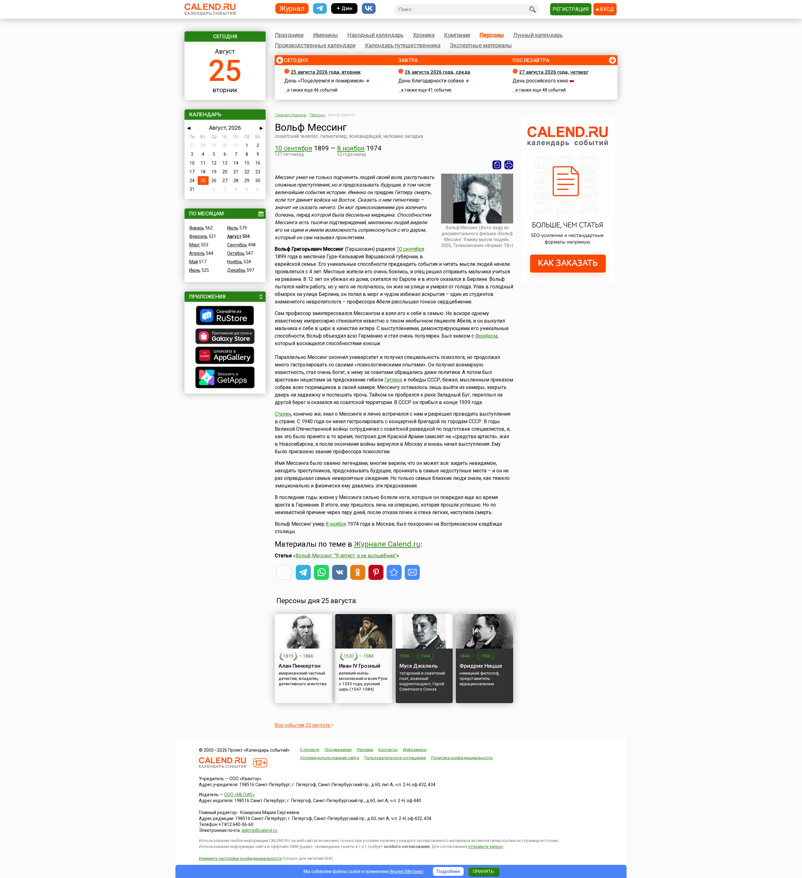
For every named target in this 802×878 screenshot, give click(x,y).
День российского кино (540, 81)
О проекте (309, 749)
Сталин (283, 414)
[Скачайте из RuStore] (225, 316)
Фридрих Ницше (481, 666)
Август (234, 236)
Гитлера (393, 380)
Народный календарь (375, 35)
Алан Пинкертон (299, 666)
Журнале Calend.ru (387, 544)
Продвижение (338, 749)
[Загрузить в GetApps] (225, 378)
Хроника (424, 35)
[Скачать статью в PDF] (496, 164)
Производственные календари (315, 45)
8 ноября (351, 148)
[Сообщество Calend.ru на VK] (369, 8)
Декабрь (236, 270)
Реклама (365, 749)
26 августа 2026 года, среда (437, 72)
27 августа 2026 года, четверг (553, 72)
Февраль (198, 236)
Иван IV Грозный (359, 666)
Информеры (415, 749)
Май (193, 261)
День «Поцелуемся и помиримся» (324, 81)
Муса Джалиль (418, 666)
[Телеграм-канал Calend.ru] (320, 8)
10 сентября (293, 148)
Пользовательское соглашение (395, 757)
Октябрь (236, 253)
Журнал (292, 8)
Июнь (194, 270)
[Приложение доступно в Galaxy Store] (225, 337)
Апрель (197, 253)
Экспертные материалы (481, 45)
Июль (232, 227)
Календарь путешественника (402, 45)
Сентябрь (237, 244)
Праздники (289, 35)
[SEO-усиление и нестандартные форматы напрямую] (568, 280)
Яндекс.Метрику (406, 871)
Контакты (388, 749)
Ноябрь (234, 261)
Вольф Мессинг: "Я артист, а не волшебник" (346, 556)
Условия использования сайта (329, 757)
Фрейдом (486, 336)
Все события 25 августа (303, 725)
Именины (325, 35)
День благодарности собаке (431, 81)
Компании (457, 35)
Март (194, 244)
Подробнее (448, 871)
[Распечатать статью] (508, 164)
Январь (196, 227)
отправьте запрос (485, 846)
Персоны (492, 35)
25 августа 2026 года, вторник (326, 72)
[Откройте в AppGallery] (225, 356)
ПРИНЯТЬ (483, 871)
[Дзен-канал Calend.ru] (344, 8)
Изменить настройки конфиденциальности (240, 858)
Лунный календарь (538, 35)
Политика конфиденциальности (461, 757)
